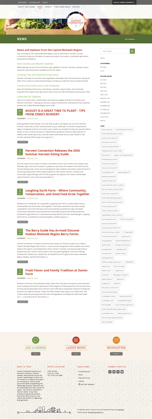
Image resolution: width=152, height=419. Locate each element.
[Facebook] (109, 371)
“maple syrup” (105, 266)
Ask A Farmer (22, 2)
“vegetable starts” (121, 249)
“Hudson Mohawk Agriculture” (124, 305)
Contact (45, 2)
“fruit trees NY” (106, 155)
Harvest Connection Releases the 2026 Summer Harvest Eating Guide (52, 152)
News (40, 7)
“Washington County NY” (120, 275)
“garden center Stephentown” (123, 155)
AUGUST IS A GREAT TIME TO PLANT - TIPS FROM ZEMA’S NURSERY (55, 112)
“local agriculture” (106, 249)
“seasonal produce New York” (110, 228)
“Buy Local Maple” (107, 322)
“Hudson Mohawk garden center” (111, 134)
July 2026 (103, 80)
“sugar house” (119, 270)
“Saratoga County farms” (122, 245)
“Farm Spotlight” (106, 305)
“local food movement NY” (109, 236)
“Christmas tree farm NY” (109, 164)
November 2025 (105, 106)
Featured (30, 118)
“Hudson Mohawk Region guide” (111, 198)
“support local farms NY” (109, 223)
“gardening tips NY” (124, 172)
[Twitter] (113, 371)
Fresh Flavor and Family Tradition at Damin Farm (56, 272)
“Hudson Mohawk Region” (109, 292)
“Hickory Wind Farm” (125, 296)
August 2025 (104, 117)
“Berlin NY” (117, 283)
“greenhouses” (125, 236)
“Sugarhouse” (105, 283)
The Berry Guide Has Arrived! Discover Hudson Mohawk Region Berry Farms (52, 232)
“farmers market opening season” (112, 202)
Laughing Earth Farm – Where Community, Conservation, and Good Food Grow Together (57, 192)
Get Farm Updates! (87, 384)
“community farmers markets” (110, 232)
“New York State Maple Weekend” (112, 318)
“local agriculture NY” (107, 172)
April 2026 (103, 91)
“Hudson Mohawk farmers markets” (112, 185)
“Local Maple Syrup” (107, 300)
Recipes (76, 7)
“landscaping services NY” (109, 159)
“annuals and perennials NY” (110, 147)
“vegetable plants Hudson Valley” (111, 151)
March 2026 (104, 95)
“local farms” (105, 275)
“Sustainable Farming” (124, 300)
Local (36, 118)
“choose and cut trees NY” (109, 168)
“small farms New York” (108, 181)
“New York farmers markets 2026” (111, 189)
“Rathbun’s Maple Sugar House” (111, 262)
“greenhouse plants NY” (108, 176)
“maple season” (106, 270)
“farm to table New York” (109, 219)
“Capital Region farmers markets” (111, 215)
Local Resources (34, 2)
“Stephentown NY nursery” (124, 129)
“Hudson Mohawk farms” (123, 241)
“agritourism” (120, 279)
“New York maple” (119, 266)
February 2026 (105, 98)
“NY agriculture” (128, 232)
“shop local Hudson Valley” (109, 211)
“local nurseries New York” (109, 138)
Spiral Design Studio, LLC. (96, 412)
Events (48, 7)
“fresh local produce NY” (109, 206)
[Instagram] (118, 371)
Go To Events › (130, 39)
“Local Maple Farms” (107, 313)
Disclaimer (121, 410)
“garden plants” (106, 245)
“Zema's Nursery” (107, 129)
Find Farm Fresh (62, 7)
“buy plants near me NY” (109, 142)
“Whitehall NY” (129, 262)
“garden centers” (120, 253)
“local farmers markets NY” (109, 194)
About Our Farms (26, 7)
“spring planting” (106, 241)
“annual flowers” (106, 253)
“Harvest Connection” (126, 219)
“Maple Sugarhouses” (124, 313)
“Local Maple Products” (108, 296)
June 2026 (103, 83)
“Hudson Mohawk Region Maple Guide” (113, 309)
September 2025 (105, 113)
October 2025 (104, 109)
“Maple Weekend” (107, 279)
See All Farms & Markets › (124, 2)
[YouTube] (122, 371)
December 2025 (105, 102)
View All (102, 121)
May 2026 (103, 87)
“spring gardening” (107, 258)
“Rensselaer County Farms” (110, 288)
